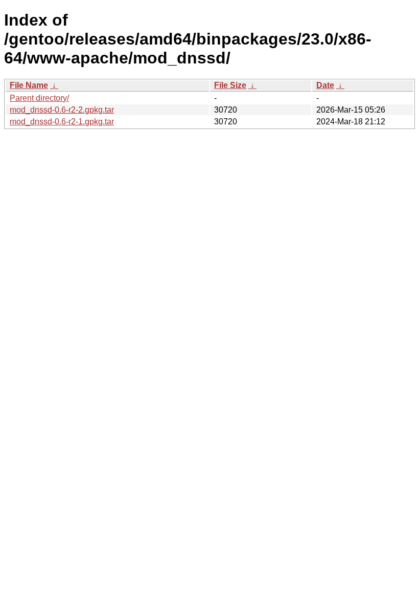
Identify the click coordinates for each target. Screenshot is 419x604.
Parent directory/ (39, 98)
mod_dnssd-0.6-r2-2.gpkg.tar (62, 109)
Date (325, 85)
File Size (230, 85)
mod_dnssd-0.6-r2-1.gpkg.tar (62, 121)
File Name (29, 85)
